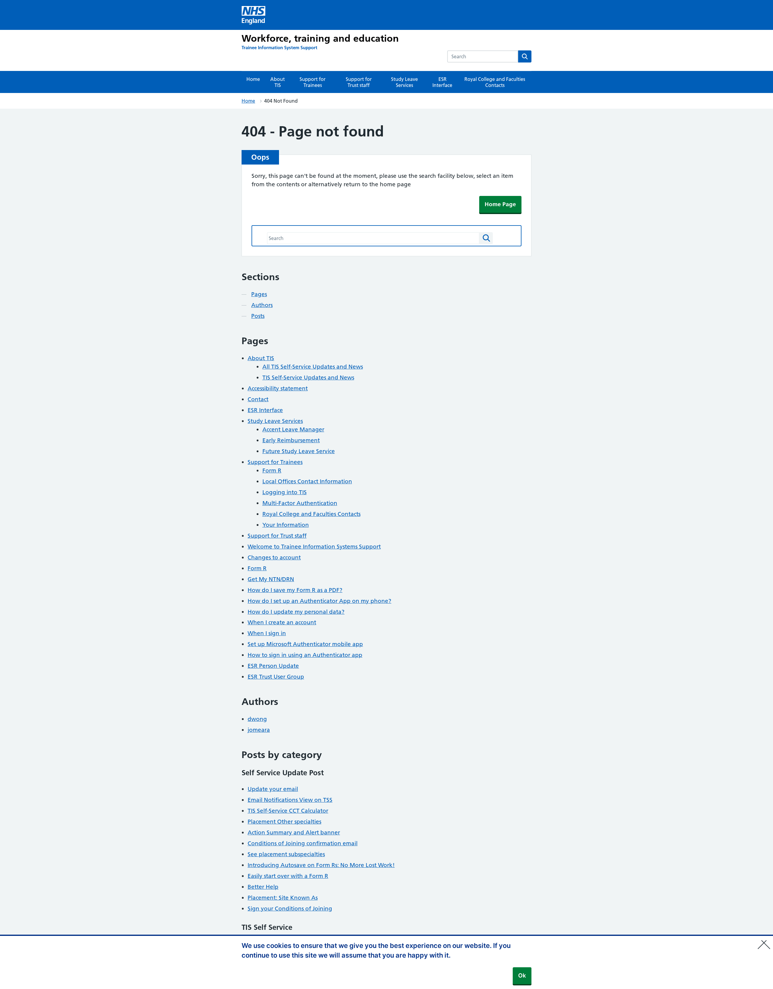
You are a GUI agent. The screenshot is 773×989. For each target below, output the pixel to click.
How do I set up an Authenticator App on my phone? (319, 600)
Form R (271, 470)
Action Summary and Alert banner (294, 832)
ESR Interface (442, 82)
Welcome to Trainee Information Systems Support (314, 546)
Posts (258, 315)
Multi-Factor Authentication (299, 503)
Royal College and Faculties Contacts (494, 82)
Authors (262, 305)
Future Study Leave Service (298, 451)
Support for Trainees (313, 82)
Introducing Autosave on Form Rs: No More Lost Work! (321, 865)
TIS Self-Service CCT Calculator (288, 810)
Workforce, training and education (320, 38)
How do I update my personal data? (296, 611)
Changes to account (274, 557)
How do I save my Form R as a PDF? (295, 590)
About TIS (277, 82)
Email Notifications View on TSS (290, 799)
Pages (259, 294)
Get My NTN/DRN (271, 579)
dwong (257, 718)
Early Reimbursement (291, 440)
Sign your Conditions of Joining (290, 908)
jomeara (259, 729)
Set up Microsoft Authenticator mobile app (305, 644)
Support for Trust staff (359, 82)
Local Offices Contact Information (307, 481)
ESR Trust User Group (276, 676)
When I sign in (267, 633)
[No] (765, 941)
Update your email (273, 789)
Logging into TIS (284, 492)
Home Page (500, 204)
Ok (522, 975)
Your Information (285, 524)
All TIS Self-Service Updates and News (312, 366)
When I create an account (282, 622)
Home (253, 79)
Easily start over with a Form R (288, 875)
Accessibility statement (278, 388)
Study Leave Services (404, 82)
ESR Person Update (273, 665)
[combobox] (482, 56)
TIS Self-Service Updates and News (308, 377)
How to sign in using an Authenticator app (305, 654)
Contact (258, 399)
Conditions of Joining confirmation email (303, 843)
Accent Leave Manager (293, 429)
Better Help (263, 886)
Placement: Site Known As (283, 897)
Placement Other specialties (284, 821)
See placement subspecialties (286, 854)
